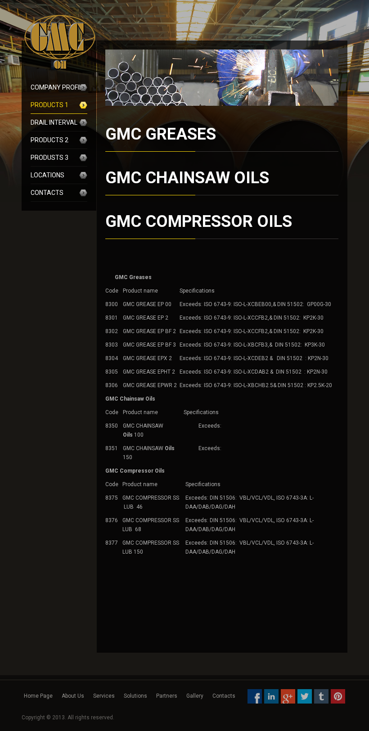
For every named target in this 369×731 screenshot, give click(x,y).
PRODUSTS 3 (49, 157)
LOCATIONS (47, 175)
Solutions (135, 696)
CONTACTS (47, 192)
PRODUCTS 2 (49, 140)
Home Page (38, 696)
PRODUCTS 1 (49, 104)
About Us (73, 696)
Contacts (223, 696)
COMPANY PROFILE (58, 87)
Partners (166, 696)
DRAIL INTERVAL (54, 122)
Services (104, 696)
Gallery (194, 696)
